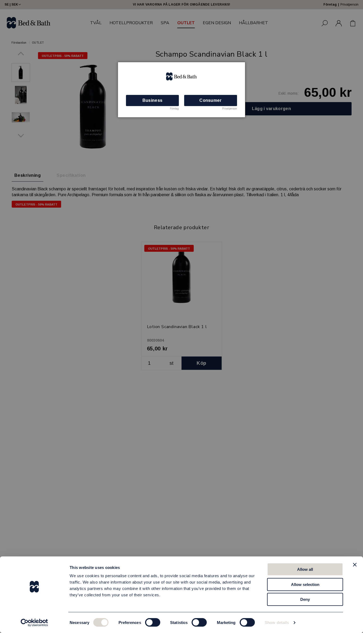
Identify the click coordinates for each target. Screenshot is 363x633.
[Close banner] (355, 565)
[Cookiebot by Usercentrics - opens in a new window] (34, 623)
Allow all (305, 569)
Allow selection (305, 584)
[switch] (152, 622)
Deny (305, 599)
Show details (277, 622)
